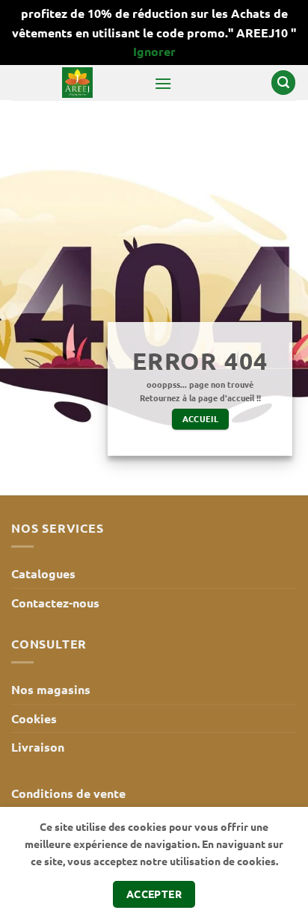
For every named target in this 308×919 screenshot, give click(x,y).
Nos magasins (50, 689)
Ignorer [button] (154, 51)
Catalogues (43, 573)
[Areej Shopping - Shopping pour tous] (77, 82)
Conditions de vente (68, 793)
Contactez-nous (55, 602)
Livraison (37, 747)
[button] (163, 83)
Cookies (34, 718)
